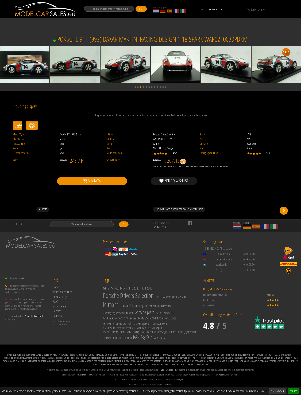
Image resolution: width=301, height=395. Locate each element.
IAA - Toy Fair (142, 337)
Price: (15, 160)
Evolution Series (166, 318)
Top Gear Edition (119, 288)
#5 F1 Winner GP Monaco (114, 324)
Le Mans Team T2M (147, 318)
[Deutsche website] (162, 11)
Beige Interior (145, 306)
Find (141, 8)
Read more (168, 384)
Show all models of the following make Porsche (179, 209)
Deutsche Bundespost (113, 338)
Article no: (110, 139)
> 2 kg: (219, 270)
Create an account (215, 9)
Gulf (184, 297)
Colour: (109, 144)
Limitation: (205, 144)
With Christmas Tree (162, 306)
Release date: (19, 144)
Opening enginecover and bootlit (118, 313)
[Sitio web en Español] (169, 11)
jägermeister (190, 332)
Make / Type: (19, 134)
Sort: (202, 148)
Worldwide (221, 264)
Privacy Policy (60, 296)
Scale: (202, 134)
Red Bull (128, 338)
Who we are (59, 306)
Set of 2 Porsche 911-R (166, 313)
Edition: (109, 134)
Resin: (15, 148)
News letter (19, 224)
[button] (135, 87)
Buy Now (94, 180)
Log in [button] (202, 9)
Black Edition (147, 288)
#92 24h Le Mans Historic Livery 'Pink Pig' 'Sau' (123, 332)
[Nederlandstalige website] (156, 11)
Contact (57, 310)
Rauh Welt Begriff (160, 324)
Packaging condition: (209, 153)
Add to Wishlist (176, 180)
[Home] (45, 9)
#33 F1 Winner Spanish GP (169, 297)
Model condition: (114, 153)
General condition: (21, 153)
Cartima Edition (176, 332)
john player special (139, 323)
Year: (202, 139)
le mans (111, 304)
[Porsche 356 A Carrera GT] (283, 210)
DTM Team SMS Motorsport (149, 328)
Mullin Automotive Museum (120, 318)
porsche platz (144, 312)
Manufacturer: (19, 139)
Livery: (109, 148)
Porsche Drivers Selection (128, 295)
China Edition (134, 288)
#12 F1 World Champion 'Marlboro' (119, 328)
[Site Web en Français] (176, 11)
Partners (57, 315)
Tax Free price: (113, 160)
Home (56, 287)
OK (123, 224)
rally (106, 288)
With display (159, 338)
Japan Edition (130, 305)
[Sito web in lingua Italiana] (183, 11)
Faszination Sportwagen (157, 332)
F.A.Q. (56, 301)
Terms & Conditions (63, 292)
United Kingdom (224, 259)
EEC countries (223, 254)
